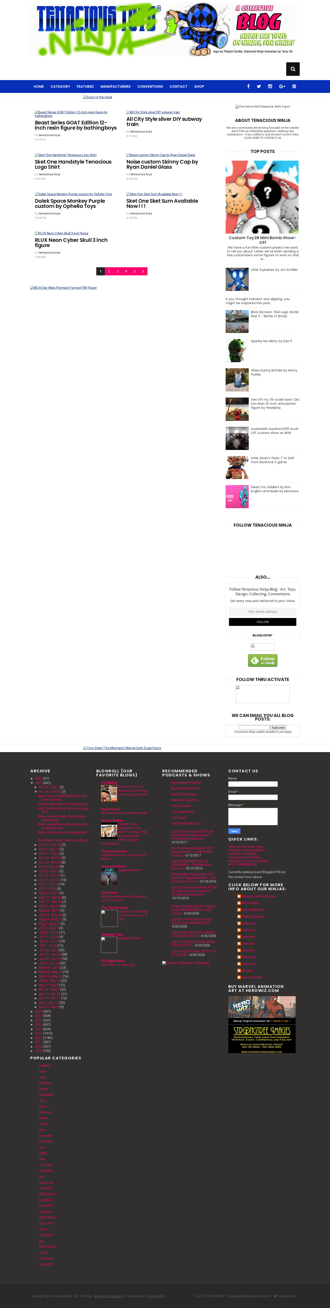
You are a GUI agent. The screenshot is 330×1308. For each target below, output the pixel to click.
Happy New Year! (129, 870)
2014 (38, 1029)
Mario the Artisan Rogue (259, 896)
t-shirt (43, 1252)
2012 (38, 1038)
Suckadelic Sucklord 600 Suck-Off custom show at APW (275, 431)
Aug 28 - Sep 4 (49, 910)
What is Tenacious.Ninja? (247, 850)
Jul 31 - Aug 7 (48, 928)
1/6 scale (45, 1165)
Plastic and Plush (114, 851)
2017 (38, 1016)
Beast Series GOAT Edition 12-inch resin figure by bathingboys (76, 125)
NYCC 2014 (47, 1217)
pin (41, 1241)
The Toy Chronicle (114, 908)
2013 (38, 1033)
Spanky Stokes (112, 820)
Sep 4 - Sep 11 (49, 906)
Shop (199, 86)
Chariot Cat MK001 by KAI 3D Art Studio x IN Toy (133, 915)
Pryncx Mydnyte (253, 910)
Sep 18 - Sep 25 (50, 897)
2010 (38, 1046)
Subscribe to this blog (245, 857)
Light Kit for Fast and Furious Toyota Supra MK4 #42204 (191, 921)
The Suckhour (181, 806)
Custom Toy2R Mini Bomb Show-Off (263, 240)
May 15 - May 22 (50, 976)
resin (42, 1071)
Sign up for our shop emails (249, 861)
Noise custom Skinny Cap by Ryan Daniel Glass (162, 164)
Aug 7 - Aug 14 (49, 924)
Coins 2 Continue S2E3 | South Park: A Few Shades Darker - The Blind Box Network (192, 835)
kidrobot (45, 1083)
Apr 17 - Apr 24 (49, 994)
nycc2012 (46, 1171)
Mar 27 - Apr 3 (49, 1007)
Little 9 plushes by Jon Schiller (274, 269)
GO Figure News (113, 961)
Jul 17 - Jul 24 (49, 937)
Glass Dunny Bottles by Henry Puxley (274, 372)
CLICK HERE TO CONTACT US (262, 137)
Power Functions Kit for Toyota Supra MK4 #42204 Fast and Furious (193, 909)
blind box (45, 1112)
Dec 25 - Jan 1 (49, 787)
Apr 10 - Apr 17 (49, 998)
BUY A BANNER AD (243, 864)
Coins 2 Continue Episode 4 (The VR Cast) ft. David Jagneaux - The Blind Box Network (194, 890)
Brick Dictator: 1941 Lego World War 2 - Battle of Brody (274, 314)
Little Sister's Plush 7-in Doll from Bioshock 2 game (272, 460)
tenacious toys (49, 135)
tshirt (43, 1229)
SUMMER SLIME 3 (129, 938)
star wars (46, 1141)
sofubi (43, 1124)
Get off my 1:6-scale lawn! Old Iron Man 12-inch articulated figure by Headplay (275, 403)
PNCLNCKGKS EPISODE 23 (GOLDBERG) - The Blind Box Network (191, 864)
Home (39, 86)
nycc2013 (46, 1264)
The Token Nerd (182, 812)
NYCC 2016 (47, 1194)
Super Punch (110, 809)
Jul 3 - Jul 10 (48, 945)
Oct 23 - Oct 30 (49, 875)
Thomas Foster (252, 916)
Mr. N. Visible (250, 903)
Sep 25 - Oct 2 (49, 893)
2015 (38, 1024)
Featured (85, 86)
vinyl (42, 1077)
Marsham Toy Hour (184, 800)
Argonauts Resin (113, 866)
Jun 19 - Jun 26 (50, 954)
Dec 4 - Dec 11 (49, 849)
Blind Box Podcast (184, 794)
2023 (38, 778)
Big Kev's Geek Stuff (185, 788)
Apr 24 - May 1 (49, 989)
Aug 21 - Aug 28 (50, 915)
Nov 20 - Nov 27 (50, 858)
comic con (46, 1258)
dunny (43, 1089)
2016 (38, 1020)
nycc (42, 1100)
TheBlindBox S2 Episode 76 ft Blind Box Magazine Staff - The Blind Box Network (193, 877)
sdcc (42, 1130)
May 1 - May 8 (49, 985)
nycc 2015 (46, 1223)
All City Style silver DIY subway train (164, 122)
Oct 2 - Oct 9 (47, 888)
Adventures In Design (186, 782)
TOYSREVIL (109, 783)
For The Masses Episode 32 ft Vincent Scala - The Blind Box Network (192, 851)
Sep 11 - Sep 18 (50, 901)
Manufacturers (116, 86)
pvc (41, 1176)
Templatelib (155, 1296)
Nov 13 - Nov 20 (50, 862)
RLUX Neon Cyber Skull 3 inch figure (71, 243)
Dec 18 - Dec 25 (50, 791)
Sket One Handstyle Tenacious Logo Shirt (73, 164)
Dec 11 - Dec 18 (50, 845)
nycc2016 (46, 1188)
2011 (38, 1042)
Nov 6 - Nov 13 (49, 866)
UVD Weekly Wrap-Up (186, 823)
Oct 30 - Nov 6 (49, 871)
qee (42, 1147)
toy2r (43, 1106)
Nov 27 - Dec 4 (49, 853)
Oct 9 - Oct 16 (48, 884)
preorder (45, 1135)
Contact (178, 86)
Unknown (248, 923)
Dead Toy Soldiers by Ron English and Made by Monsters (275, 489)
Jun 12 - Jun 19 (50, 959)
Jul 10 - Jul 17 (49, 941)
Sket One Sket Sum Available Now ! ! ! (162, 203)
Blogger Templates (107, 1296)
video (43, 1153)
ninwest (247, 970)
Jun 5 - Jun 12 (49, 963)
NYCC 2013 (47, 1247)
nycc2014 (46, 1235)
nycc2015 (46, 1206)
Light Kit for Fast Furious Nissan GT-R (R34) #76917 (193, 934)
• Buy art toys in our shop (245, 846)
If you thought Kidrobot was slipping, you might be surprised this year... (258, 301)
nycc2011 (46, 1200)
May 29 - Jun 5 (49, 967)
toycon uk (46, 1182)
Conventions (150, 86)
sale (42, 1159)
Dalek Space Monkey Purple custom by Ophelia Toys (70, 203)
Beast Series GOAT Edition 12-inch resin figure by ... (62, 797)
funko (43, 1118)
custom (44, 1065)
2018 (38, 1011)
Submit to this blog (243, 854)
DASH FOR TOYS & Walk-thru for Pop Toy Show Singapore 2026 (132, 790)
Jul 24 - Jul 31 (49, 932)
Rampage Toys (112, 934)
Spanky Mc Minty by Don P (271, 341)
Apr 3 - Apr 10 (49, 1003)
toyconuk (45, 1212)
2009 (38, 1051)
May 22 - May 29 (50, 972)
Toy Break (178, 817)
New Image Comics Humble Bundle (124, 813)
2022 (38, 783)
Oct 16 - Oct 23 (49, 880)
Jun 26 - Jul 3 (48, 950)
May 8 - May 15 (49, 980)
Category (60, 86)
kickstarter (46, 1095)
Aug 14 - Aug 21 (50, 919)
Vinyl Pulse (109, 892)
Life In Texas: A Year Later (118, 964)
